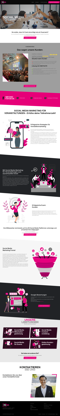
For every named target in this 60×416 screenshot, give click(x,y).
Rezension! (42, 301)
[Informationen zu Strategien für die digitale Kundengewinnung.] (43, 344)
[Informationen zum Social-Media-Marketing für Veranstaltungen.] (16, 344)
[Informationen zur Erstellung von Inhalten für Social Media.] (43, 332)
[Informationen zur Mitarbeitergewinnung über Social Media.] (16, 332)
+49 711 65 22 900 (46, 406)
